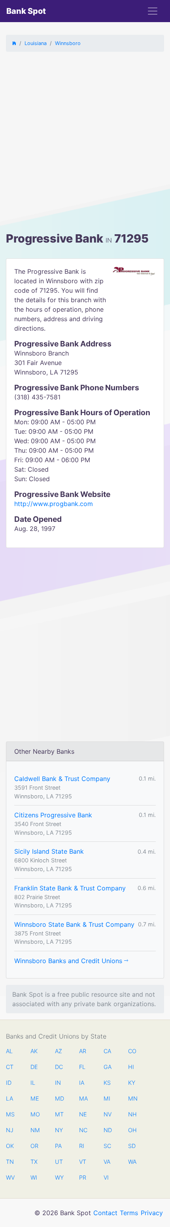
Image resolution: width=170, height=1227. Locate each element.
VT (82, 1161)
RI (81, 1145)
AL (9, 1051)
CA (107, 1051)
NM (34, 1130)
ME (34, 1098)
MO (34, 1114)
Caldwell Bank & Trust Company (62, 779)
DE (34, 1066)
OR (34, 1145)
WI (33, 1177)
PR (82, 1177)
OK (10, 1145)
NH (132, 1114)
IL (32, 1082)
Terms (129, 1213)
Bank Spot (26, 11)
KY (131, 1082)
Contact (105, 1213)
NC (83, 1130)
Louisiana (36, 43)
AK (34, 1051)
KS (107, 1082)
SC (107, 1145)
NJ (9, 1130)
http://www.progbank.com (53, 504)
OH (132, 1130)
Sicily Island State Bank (49, 851)
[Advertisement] (85, 143)
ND (107, 1130)
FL (82, 1066)
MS (10, 1114)
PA (58, 1145)
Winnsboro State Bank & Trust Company (74, 924)
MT (59, 1114)
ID (8, 1082)
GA (107, 1066)
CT (9, 1066)
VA (107, 1161)
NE (83, 1114)
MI (107, 1098)
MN (132, 1098)
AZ (58, 1051)
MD (59, 1098)
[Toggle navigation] (153, 11)
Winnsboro (68, 43)
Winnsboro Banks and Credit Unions (69, 961)
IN (58, 1082)
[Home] (14, 43)
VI (106, 1177)
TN (10, 1161)
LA (9, 1098)
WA (132, 1161)
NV (107, 1114)
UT (59, 1161)
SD (132, 1145)
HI (131, 1066)
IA (81, 1082)
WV (10, 1177)
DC (59, 1066)
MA (83, 1098)
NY (59, 1130)
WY (59, 1177)
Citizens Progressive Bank (53, 815)
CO (132, 1051)
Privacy (152, 1213)
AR (82, 1051)
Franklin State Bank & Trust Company (70, 888)
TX (34, 1161)
